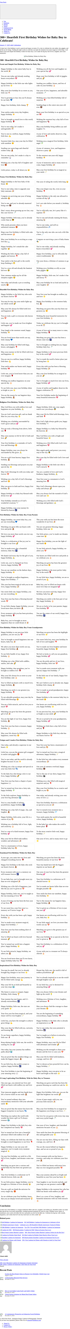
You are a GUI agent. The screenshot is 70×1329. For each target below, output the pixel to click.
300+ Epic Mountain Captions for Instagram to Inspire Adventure (19, 1263)
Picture (6, 24)
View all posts (4, 1260)
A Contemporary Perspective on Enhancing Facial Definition (22, 1314)
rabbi (11, 45)
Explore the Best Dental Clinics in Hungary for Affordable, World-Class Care (27, 1274)
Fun (5, 21)
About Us (6, 31)
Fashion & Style (8, 28)
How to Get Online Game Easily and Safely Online (20, 1291)
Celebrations (17, 45)
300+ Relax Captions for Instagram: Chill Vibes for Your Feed (18, 1264)
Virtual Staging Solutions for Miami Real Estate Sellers (20, 1294)
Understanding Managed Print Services (16, 1278)
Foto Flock (3, 2)
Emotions (6, 23)
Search (2, 1266)
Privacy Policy (8, 1326)
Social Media (7, 29)
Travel (5, 26)
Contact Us (7, 33)
